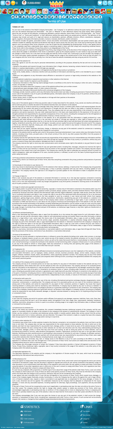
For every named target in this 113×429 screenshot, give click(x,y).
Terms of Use (85, 427)
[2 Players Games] (13, 17)
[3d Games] (16, 17)
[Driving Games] (49, 17)
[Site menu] (3, 3)
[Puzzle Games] (67, 17)
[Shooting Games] (78, 17)
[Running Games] (75, 17)
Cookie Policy (102, 427)
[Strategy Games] (89, 17)
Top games (86, 411)
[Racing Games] (71, 17)
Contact (85, 422)
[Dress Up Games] (45, 17)
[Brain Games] (31, 17)
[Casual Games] (38, 17)
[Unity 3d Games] (96, 17)
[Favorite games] (100, 3)
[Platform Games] (64, 17)
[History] (105, 3)
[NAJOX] (56, 4)
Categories (86, 419)
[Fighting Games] (53, 17)
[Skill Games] (82, 17)
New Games (86, 415)
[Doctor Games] (42, 17)
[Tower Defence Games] (93, 17)
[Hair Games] (56, 17)
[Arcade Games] (27, 17)
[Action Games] (20, 17)
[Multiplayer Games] (60, 17)
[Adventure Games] (24, 17)
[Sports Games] (85, 17)
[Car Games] (34, 17)
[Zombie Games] (100, 17)
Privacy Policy (94, 427)
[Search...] (110, 3)
